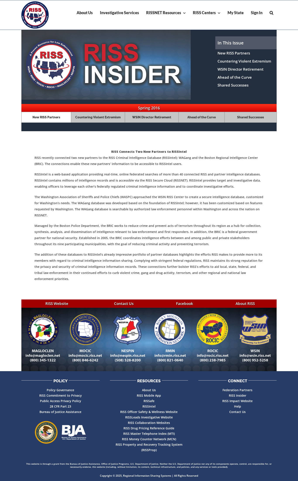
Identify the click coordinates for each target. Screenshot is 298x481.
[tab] (46, 117)
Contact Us (124, 303)
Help (237, 406)
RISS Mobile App (149, 395)
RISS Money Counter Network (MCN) (149, 439)
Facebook (184, 303)
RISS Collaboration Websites (149, 423)
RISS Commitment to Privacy (60, 395)
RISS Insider (237, 395)
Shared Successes (233, 85)
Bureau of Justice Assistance (60, 412)
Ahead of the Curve (235, 77)
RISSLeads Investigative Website (149, 417)
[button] (271, 12)
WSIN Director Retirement (241, 69)
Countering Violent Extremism (244, 61)
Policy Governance (60, 390)
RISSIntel (149, 406)
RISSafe (149, 401)
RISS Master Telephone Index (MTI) (149, 434)
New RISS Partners (234, 53)
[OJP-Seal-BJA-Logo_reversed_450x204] (60, 432)
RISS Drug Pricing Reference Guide (148, 428)
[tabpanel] (149, 215)
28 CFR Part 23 (60, 406)
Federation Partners (237, 390)
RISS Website (56, 303)
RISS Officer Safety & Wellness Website (149, 412)
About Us (149, 390)
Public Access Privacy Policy (60, 401)
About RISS (245, 303)
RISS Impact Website (237, 401)
